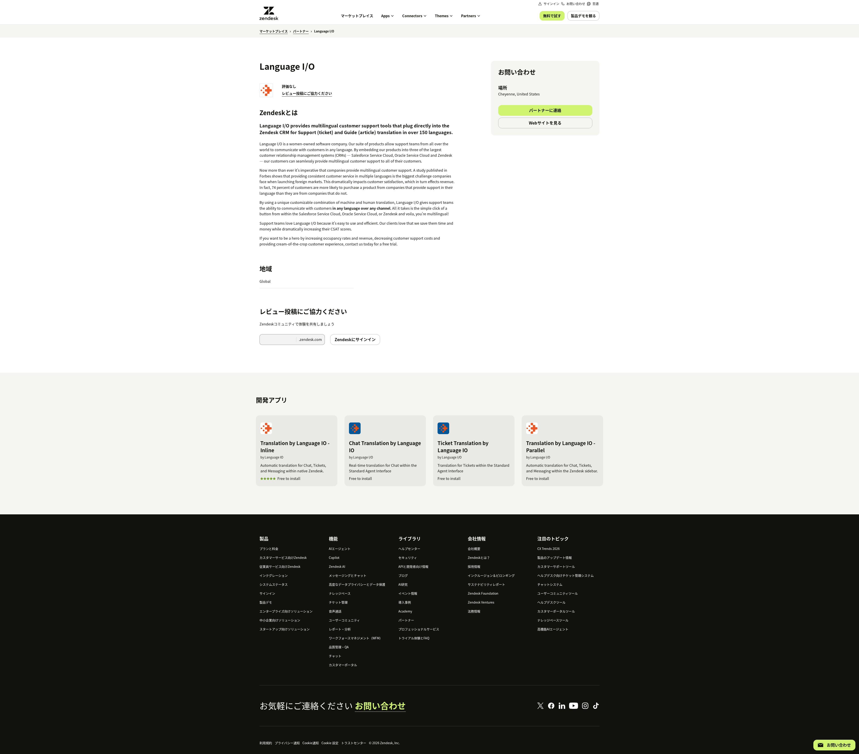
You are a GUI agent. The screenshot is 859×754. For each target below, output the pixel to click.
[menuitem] (593, 3)
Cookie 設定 (329, 743)
